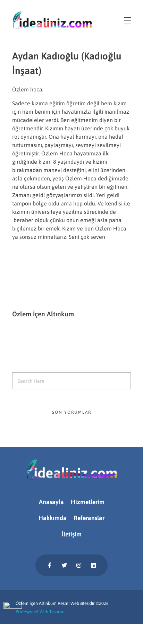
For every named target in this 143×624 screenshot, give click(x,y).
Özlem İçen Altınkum (43, 314)
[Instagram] (78, 565)
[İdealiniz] (52, 20)
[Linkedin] (93, 565)
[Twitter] (64, 565)
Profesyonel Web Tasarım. (41, 611)
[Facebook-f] (49, 565)
